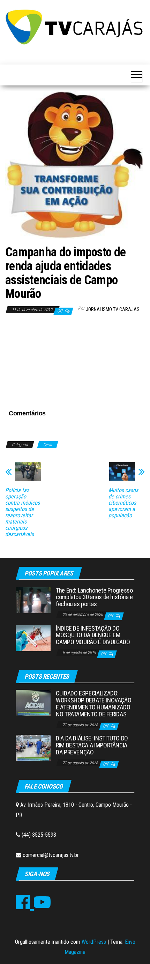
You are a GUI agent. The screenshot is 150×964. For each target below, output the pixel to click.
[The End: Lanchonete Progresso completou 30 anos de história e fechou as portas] (33, 599)
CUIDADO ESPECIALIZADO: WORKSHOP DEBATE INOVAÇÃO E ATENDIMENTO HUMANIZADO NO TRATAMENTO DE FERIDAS (93, 703)
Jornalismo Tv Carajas (113, 309)
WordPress (94, 942)
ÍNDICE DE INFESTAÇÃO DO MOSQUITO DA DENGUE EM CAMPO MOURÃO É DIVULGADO (93, 635)
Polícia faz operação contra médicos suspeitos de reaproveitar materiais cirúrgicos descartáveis (22, 512)
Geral (47, 444)
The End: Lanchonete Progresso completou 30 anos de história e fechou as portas (94, 597)
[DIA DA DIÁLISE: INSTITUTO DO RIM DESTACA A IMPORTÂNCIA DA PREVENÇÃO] (33, 747)
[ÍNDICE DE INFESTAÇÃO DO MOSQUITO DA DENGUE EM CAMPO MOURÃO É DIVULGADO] (33, 637)
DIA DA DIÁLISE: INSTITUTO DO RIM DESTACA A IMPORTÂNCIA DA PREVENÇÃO (92, 745)
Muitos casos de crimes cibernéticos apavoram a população (123, 503)
